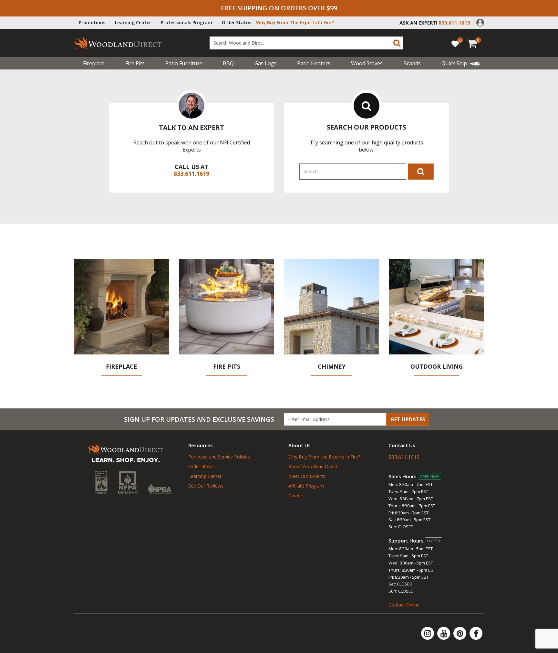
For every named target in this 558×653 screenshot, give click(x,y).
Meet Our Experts (306, 476)
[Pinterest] (460, 633)
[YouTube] (444, 633)
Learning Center (133, 22)
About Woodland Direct (312, 466)
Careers (296, 495)
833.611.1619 (191, 173)
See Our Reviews (205, 486)
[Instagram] (428, 633)
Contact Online (403, 605)
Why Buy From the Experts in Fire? (324, 457)
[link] (460, 63)
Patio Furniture (183, 63)
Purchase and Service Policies (219, 457)
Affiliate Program (306, 486)
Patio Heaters (313, 63)
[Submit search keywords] (396, 43)
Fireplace (94, 63)
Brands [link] (412, 63)
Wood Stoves (367, 63)
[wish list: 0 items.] (455, 43)
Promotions (92, 22)
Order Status (236, 22)
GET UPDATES (407, 419)
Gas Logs (265, 63)
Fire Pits (135, 63)
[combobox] (306, 43)
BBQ (228, 63)
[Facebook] (476, 633)
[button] (480, 22)
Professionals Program (186, 22)
